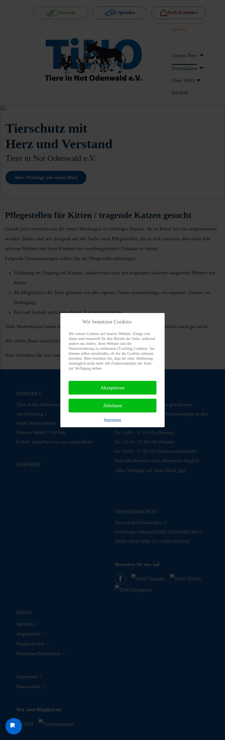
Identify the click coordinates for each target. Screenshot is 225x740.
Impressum (112, 420)
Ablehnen (112, 405)
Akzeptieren (112, 387)
